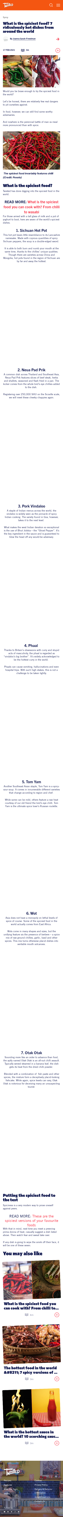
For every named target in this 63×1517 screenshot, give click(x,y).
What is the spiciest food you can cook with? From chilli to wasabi (32, 207)
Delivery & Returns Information (43, 1491)
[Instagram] (18, 1511)
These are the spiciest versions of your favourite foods (32, 1220)
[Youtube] (4, 1511)
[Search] (51, 5)
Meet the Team (11, 1489)
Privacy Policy (41, 1485)
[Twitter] (11, 1511)
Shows (7, 1493)
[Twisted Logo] (8, 5)
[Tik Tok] (15, 1511)
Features (8, 1485)
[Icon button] (58, 39)
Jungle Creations (42, 1497)
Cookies (38, 1480)
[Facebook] (8, 1511)
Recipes (7, 1480)
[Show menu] (58, 5)
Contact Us (40, 1501)
